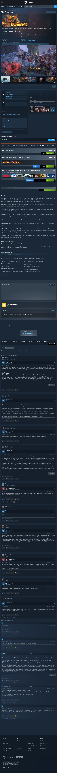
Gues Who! (7, 506)
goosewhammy (8, 426)
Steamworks (5, 745)
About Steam (6, 740)
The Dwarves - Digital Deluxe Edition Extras (26, 159)
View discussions (6, 124)
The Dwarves (13, 159)
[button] (3, 6)
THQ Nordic (23, 40)
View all (53, 310)
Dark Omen (7, 395)
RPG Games (8, 10)
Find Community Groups (8, 126)
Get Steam (42, 740)
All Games (3, 10)
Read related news (7, 122)
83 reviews (7, 599)
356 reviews (13, 447)
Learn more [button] (51, 139)
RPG (6, 111)
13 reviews (7, 396)
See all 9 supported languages (36, 102)
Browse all (52, 185)
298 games (7, 359)
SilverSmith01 (8, 554)
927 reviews (13, 428)
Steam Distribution (7, 748)
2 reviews (6, 556)
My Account (42, 748)
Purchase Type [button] (14, 341)
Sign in (2, 86)
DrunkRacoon (8, 483)
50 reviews (13, 485)
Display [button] (45, 341)
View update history (7, 120)
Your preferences (13, 325)
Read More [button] (51, 384)
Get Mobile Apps (44, 743)
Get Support (43, 745)
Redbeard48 (7, 579)
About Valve (19, 740)
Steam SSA (5, 743)
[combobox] (39, 6)
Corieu (6, 446)
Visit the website (6, 118)
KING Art (23, 39)
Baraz (6, 357)
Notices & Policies (32, 745)
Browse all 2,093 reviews (28, 722)
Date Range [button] (30, 341)
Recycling (19, 748)
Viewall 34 (52, 110)
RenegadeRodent (9, 598)
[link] (40, 180)
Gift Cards (5, 750)
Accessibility (30, 743)
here (26, 314)
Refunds (29, 750)
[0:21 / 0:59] (28, 60)
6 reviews (6, 580)
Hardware (19, 745)
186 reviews (13, 359)
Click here (41, 145)
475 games (7, 485)
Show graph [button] (51, 343)
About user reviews (5, 325)
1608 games (7, 447)
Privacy (29, 740)
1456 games (7, 428)
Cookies (29, 748)
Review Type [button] (4, 341)
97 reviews (7, 527)
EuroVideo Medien (31, 40)
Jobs (18, 743)
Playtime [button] (38, 341)
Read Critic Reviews (14, 306)
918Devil (7, 525)
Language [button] (22, 341)
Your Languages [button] (8, 347)
